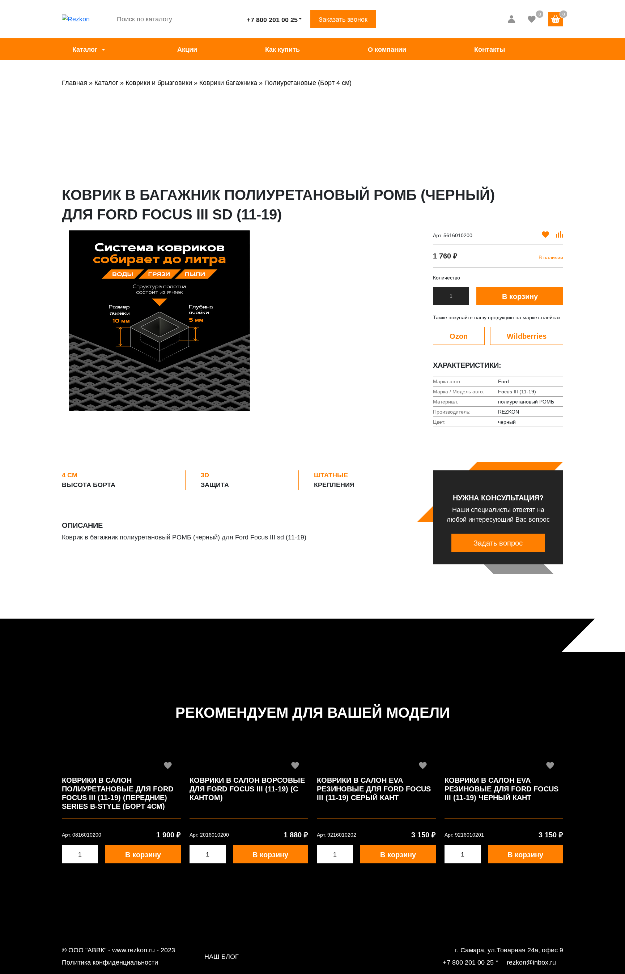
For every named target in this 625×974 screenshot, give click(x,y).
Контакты (489, 49)
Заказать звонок (343, 19)
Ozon (459, 336)
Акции (187, 49)
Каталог (85, 49)
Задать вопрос (498, 543)
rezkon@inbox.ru (531, 962)
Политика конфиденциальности (110, 962)
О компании (387, 49)
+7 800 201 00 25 (272, 20)
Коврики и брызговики (159, 82)
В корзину (520, 296)
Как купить (282, 49)
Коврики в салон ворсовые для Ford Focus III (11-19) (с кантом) (247, 789)
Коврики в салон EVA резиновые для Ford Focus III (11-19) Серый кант (374, 789)
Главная (74, 82)
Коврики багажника (228, 82)
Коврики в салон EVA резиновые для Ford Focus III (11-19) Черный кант (501, 789)
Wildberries (527, 336)
